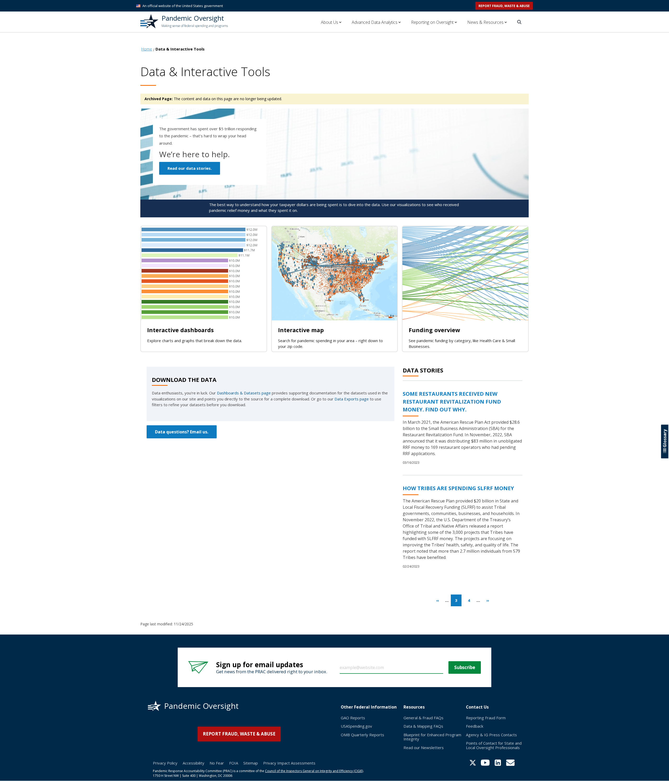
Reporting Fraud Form (486, 717)
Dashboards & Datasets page (244, 392)
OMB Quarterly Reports (362, 734)
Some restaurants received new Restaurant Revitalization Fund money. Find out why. (452, 401)
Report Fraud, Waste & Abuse (504, 6)
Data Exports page (351, 398)
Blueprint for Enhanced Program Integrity (432, 737)
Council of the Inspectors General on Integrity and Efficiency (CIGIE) (314, 771)
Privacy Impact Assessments (289, 763)
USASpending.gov (356, 726)
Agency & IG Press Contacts (491, 734)
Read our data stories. (190, 168)
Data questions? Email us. (181, 432)
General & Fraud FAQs (423, 717)
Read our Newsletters (423, 747)
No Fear (217, 763)
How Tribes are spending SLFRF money (458, 488)
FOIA (233, 763)
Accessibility (193, 763)
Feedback (474, 726)
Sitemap (250, 763)
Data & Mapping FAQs (423, 726)
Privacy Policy (165, 763)
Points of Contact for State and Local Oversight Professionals (494, 745)
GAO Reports (353, 717)
